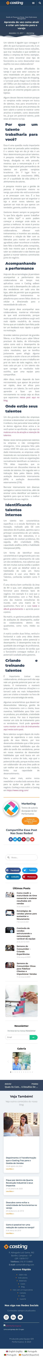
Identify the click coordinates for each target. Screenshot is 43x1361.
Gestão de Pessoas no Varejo (15, 17)
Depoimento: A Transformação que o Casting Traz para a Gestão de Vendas (21, 1160)
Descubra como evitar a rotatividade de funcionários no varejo (21, 1205)
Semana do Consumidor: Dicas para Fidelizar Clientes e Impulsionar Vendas (27, 968)
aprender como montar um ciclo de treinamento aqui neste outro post (21, 726)
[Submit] (34, 1037)
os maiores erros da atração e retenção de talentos (21, 432)
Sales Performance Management (27, 18)
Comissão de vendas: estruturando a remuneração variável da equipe (26, 933)
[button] (33, 3)
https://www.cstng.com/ (17, 790)
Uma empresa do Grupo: (14, 1329)
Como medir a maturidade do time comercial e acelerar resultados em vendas (27, 898)
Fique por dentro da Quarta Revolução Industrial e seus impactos (19, 1183)
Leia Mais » (10, 1169)
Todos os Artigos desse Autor (30, 821)
